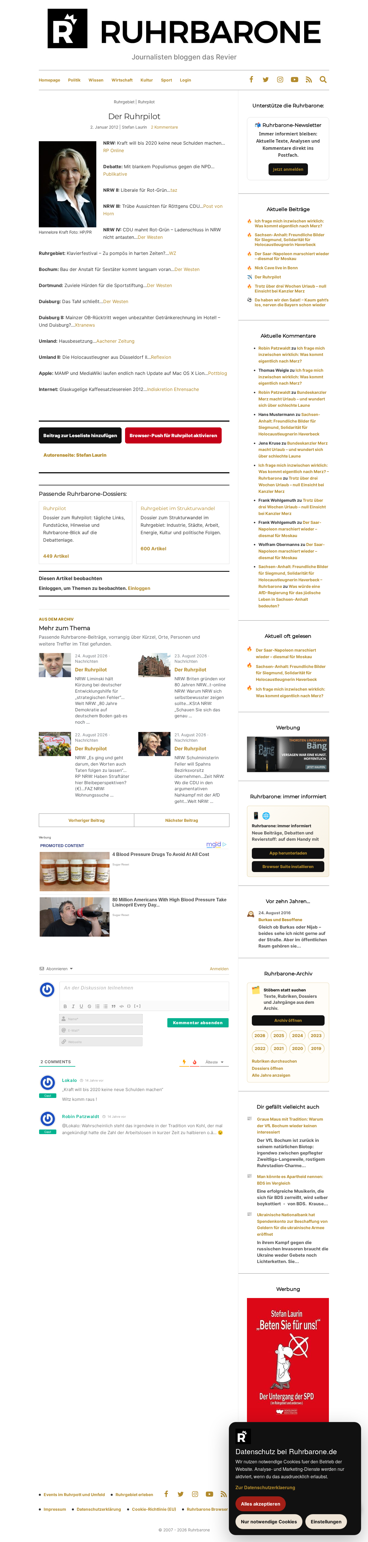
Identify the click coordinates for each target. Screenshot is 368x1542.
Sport (166, 80)
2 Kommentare (164, 127)
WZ (172, 253)
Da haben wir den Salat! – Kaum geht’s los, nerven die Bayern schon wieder (292, 302)
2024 (297, 1035)
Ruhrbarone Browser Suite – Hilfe (219, 1509)
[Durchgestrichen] (89, 1006)
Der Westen (150, 237)
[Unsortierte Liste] (105, 1006)
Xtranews (85, 325)
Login (185, 80)
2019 (316, 1048)
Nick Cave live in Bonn (276, 267)
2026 (259, 1035)
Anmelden (219, 968)
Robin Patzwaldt (274, 348)
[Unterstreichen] (81, 1006)
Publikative (115, 174)
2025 (278, 1035)
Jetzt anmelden (288, 169)
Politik (74, 80)
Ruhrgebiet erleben (134, 1494)
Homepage (49, 80)
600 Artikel (153, 548)
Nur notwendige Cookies (269, 1521)
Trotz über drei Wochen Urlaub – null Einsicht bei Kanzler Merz (290, 288)
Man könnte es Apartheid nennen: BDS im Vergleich (290, 1179)
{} (129, 1006)
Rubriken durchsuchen (274, 1061)
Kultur (147, 80)
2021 (279, 1048)
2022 (260, 1048)
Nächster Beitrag (181, 820)
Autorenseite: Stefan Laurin (74, 455)
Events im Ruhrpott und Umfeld (74, 1494)
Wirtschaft (122, 80)
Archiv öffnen (288, 1020)
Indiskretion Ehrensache (173, 389)
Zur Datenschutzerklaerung (265, 1487)
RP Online (113, 150)
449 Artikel (56, 556)
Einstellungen (326, 1521)
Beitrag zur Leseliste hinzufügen (80, 435)
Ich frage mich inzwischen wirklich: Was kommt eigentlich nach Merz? (289, 223)
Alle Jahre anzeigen (271, 1075)
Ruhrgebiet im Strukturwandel (178, 508)
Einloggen (139, 588)
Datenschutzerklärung (99, 1509)
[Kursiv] (73, 1006)
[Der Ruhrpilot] (55, 665)
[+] (137, 1006)
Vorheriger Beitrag (86, 820)
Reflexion (161, 357)
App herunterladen (288, 853)
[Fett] (65, 1006)
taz (173, 190)
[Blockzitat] (114, 1006)
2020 (297, 1048)
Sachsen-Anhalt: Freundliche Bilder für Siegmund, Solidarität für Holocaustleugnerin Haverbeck (290, 239)
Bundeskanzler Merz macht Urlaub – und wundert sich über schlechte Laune (292, 399)
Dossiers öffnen (267, 1068)
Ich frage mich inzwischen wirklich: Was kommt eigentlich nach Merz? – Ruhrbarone (293, 472)
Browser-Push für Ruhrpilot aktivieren (173, 435)
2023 (316, 1035)
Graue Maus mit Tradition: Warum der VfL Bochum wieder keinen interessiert (290, 1126)
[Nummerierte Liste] (97, 1006)
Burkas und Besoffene (280, 919)
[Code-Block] (122, 1006)
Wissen (96, 80)
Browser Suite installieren (288, 866)
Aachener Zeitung (115, 341)
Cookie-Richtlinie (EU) (154, 1509)
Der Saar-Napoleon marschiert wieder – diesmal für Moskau (292, 256)
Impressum (55, 1509)
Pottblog (217, 373)
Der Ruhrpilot (91, 670)
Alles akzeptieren (260, 1504)
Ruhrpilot (54, 508)
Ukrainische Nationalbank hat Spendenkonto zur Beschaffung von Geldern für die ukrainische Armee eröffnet (292, 1224)
